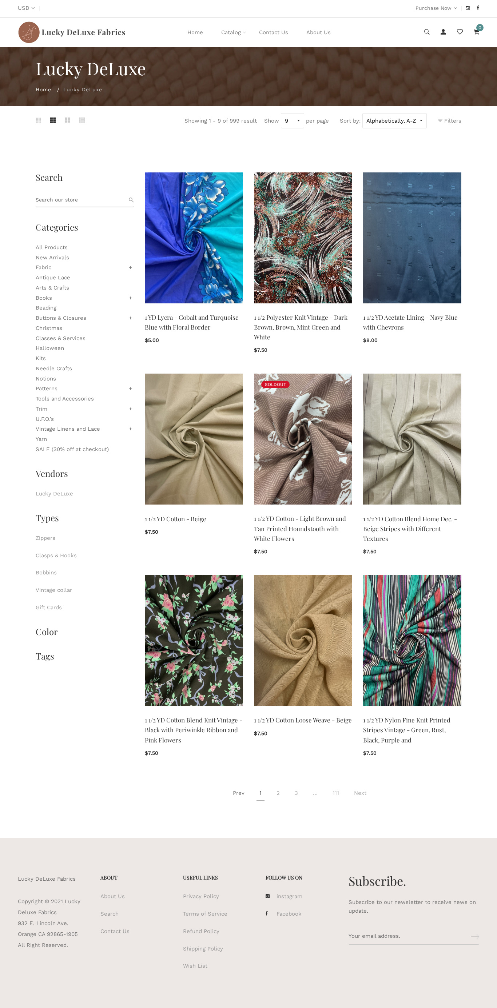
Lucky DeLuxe (54, 493)
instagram (289, 896)
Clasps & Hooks (56, 555)
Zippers (45, 538)
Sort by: (350, 120)
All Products (52, 247)
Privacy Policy (201, 896)
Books (44, 298)
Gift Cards (49, 607)
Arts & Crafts (52, 287)
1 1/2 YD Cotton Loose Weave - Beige (303, 720)
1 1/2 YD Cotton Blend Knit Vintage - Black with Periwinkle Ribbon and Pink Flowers (193, 730)
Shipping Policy (203, 948)
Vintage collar (54, 590)
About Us (318, 32)
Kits (41, 358)
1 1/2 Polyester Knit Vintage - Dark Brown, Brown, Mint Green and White (300, 327)
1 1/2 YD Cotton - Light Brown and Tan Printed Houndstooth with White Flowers (300, 528)
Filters (451, 120)
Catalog (231, 32)
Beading (46, 307)
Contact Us (273, 32)
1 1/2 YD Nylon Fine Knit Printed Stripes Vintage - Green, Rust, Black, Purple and (406, 730)
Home (195, 32)
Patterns (46, 388)
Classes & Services (61, 338)
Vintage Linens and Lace (68, 429)
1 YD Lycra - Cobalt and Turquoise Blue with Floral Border (192, 322)
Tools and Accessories (65, 398)
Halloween (50, 348)
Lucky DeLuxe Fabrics (47, 879)
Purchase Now (434, 8)
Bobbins (46, 572)
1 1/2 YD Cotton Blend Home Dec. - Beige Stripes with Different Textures (410, 528)
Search (109, 914)
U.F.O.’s (45, 419)
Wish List (195, 966)
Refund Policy (201, 931)
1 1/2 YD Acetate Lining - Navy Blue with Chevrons (410, 322)
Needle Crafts (54, 368)
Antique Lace (53, 277)
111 (336, 793)
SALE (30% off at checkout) (72, 449)
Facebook (289, 914)
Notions (46, 378)
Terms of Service (205, 914)
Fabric (43, 267)
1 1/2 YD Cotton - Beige (175, 519)
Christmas (49, 328)
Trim (41, 409)
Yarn (41, 439)
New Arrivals (52, 257)
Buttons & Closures (61, 318)
